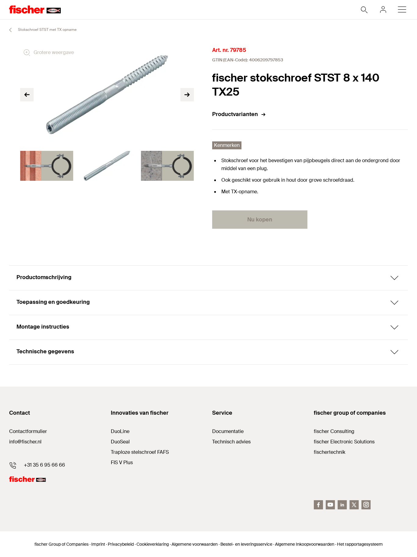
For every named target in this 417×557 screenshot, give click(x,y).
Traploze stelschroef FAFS (140, 452)
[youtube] (330, 504)
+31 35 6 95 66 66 (44, 465)
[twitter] (354, 504)
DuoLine (120, 431)
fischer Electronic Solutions (344, 442)
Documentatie (228, 431)
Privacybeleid (121, 544)
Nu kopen (259, 219)
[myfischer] (383, 9)
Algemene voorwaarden (195, 544)
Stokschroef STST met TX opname (47, 29)
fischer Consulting (334, 431)
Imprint (98, 544)
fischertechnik (329, 452)
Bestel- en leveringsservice (246, 544)
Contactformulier (28, 431)
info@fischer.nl (25, 442)
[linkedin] (342, 504)
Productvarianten (235, 114)
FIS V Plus (122, 462)
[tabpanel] (46, 166)
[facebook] (318, 504)
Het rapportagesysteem (360, 544)
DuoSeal (120, 442)
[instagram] (366, 504)
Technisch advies (231, 442)
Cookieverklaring (152, 544)
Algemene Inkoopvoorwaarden (304, 544)
